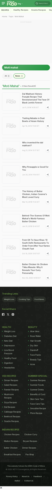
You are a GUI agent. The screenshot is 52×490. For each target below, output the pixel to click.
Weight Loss (9, 299)
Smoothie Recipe (38, 408)
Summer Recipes (38, 380)
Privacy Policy (12, 476)
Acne (32, 364)
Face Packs (35, 355)
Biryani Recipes (30, 441)
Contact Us (28, 481)
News (18, 76)
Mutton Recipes (11, 441)
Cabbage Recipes (12, 412)
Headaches (9, 367)
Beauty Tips (35, 359)
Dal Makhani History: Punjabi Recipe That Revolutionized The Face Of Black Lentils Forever (35, 98)
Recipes (5, 10)
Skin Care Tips (37, 399)
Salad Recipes (10, 385)
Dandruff (34, 350)
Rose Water (35, 336)
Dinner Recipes (11, 380)
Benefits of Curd (37, 394)
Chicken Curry (30, 434)
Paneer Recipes (11, 389)
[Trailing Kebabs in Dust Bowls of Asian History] (11, 126)
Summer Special (37, 376)
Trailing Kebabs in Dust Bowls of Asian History (33, 119)
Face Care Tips (37, 404)
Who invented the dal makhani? (32, 144)
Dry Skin (34, 345)
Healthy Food (10, 358)
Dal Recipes (9, 407)
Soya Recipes (10, 402)
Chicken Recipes (12, 434)
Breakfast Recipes (12, 454)
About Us (25, 476)
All (7, 76)
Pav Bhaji (30, 454)
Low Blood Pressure (9, 352)
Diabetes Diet (10, 336)
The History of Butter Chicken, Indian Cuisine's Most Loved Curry (34, 194)
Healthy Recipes (20, 10)
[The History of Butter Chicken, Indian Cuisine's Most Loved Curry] (11, 199)
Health (6, 327)
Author (17, 481)
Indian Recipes (10, 429)
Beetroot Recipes (12, 416)
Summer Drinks (37, 389)
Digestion (8, 363)
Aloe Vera (34, 331)
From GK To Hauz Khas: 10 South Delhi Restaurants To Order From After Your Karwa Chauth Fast (36, 244)
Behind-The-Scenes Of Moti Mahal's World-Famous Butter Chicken (36, 218)
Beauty (32, 327)
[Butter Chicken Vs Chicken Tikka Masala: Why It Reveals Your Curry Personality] (11, 272)
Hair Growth (35, 341)
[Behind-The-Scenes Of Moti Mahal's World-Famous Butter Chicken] (11, 223)
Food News (39, 299)
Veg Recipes (9, 376)
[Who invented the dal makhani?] (11, 150)
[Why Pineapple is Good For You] (11, 174)
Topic (11, 16)
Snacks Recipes (38, 10)
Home (4, 16)
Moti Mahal (19, 16)
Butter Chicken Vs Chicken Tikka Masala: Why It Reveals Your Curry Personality (35, 268)
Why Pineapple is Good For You (35, 168)
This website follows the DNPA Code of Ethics (26, 466)
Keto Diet (8, 341)
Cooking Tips (24, 299)
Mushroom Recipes (9, 396)
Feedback (38, 476)
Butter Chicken (10, 448)
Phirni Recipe (36, 413)
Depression (9, 345)
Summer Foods (37, 385)
